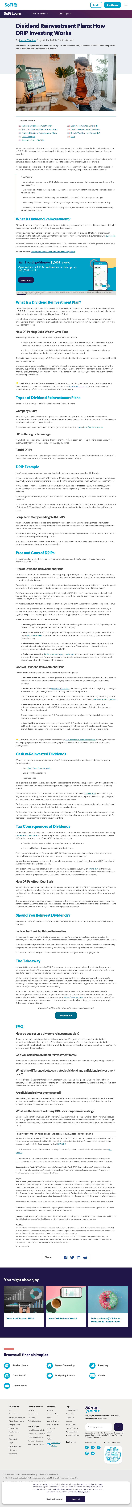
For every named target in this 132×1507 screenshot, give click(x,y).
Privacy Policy (114, 1435)
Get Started (112, 5)
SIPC (64, 1144)
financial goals (90, 793)
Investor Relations (53, 1421)
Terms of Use (70, 1414)
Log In (96, 5)
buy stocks (111, 236)
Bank (10, 1410)
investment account (78, 386)
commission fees (34, 635)
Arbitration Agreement (92, 1437)
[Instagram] (87, 1453)
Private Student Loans (16, 1421)
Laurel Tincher (27, 40)
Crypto (11, 1443)
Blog (48, 1435)
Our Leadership (52, 1414)
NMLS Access (71, 1425)
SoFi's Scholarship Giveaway (37, 1444)
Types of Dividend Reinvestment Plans (39, 133)
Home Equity (13, 1428)
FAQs (49, 1439)
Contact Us (51, 1428)
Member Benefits (53, 1425)
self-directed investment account (80, 739)
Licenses (69, 1421)
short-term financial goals (39, 768)
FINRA (58, 1144)
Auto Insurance (14, 1432)
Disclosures (70, 1417)
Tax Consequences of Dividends (85, 129)
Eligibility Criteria (72, 1428)
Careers (49, 1432)
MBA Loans (13, 1450)
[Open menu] (126, 5)
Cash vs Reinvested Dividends (84, 126)
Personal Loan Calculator (36, 1434)
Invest (11, 1435)
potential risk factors (60, 688)
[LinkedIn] (79, 1258)
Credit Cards (13, 1439)
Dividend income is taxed (27, 835)
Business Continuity (73, 1435)
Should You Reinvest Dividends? (85, 133)
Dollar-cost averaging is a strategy (59, 654)
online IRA (93, 869)
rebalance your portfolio (105, 699)
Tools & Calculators (34, 1421)
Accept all (76, 1499)
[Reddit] (85, 1258)
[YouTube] (93, 1453)
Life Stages (31, 1417)
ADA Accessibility (72, 1432)
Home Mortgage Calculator (37, 1430)
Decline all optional (55, 1499)
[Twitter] (72, 1258)
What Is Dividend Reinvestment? (37, 126)
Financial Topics (33, 1414)
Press (49, 1417)
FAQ (73, 136)
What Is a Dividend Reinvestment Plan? (40, 129)
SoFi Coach (13, 1454)
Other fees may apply (73, 997)
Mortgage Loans (14, 1425)
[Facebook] (66, 1258)
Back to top (71, 1442)
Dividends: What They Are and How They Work (53, 251)
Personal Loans (14, 1414)
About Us (50, 1410)
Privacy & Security (72, 1410)
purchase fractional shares (91, 427)
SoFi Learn (31, 1410)
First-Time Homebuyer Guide (37, 1437)
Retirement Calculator (35, 1441)
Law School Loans (15, 1446)
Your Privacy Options (55, 1444)
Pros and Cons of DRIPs (33, 140)
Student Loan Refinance (17, 1417)
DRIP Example (28, 136)
